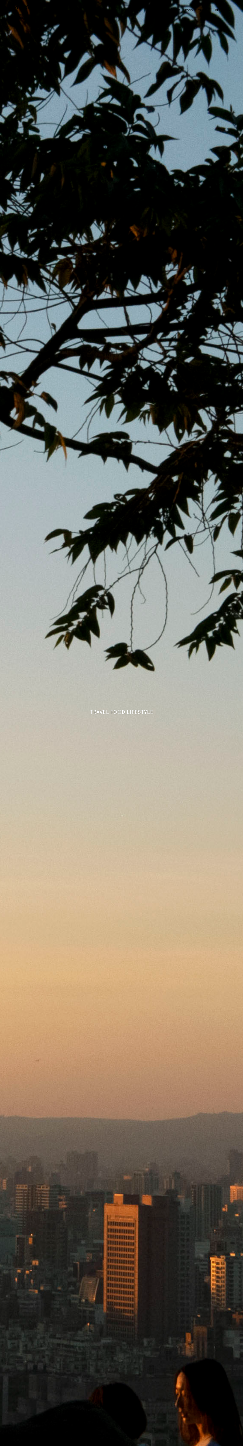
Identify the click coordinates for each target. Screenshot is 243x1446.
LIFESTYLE (220, 10)
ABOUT (175, 10)
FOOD (189, 10)
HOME (161, 10)
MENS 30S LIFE (33, 7)
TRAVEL (203, 10)
